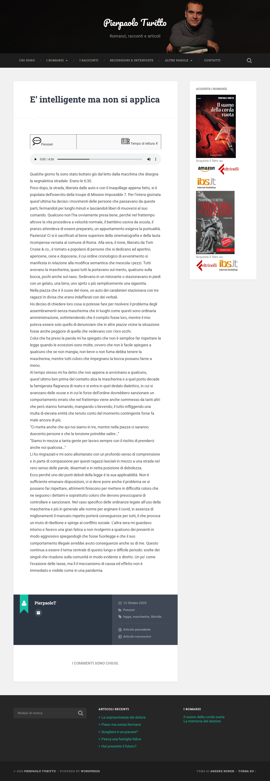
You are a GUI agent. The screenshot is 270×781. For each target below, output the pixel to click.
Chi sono (27, 60)
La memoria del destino (202, 721)
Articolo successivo (137, 636)
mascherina (141, 617)
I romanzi (55, 60)
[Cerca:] (50, 713)
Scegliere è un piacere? (119, 732)
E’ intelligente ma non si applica (95, 99)
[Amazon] (206, 175)
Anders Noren (222, 771)
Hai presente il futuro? (118, 746)
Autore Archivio (38, 612)
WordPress (90, 771)
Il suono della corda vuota (204, 717)
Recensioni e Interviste (132, 60)
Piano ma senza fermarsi (121, 724)
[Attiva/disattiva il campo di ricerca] (249, 60)
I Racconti (89, 60)
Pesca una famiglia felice (121, 739)
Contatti (212, 60)
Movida (156, 617)
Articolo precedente (137, 629)
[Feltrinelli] (228, 175)
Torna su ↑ (247, 771)
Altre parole (177, 60)
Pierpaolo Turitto (135, 22)
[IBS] (206, 189)
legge (127, 617)
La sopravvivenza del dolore (123, 717)
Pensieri (129, 610)
